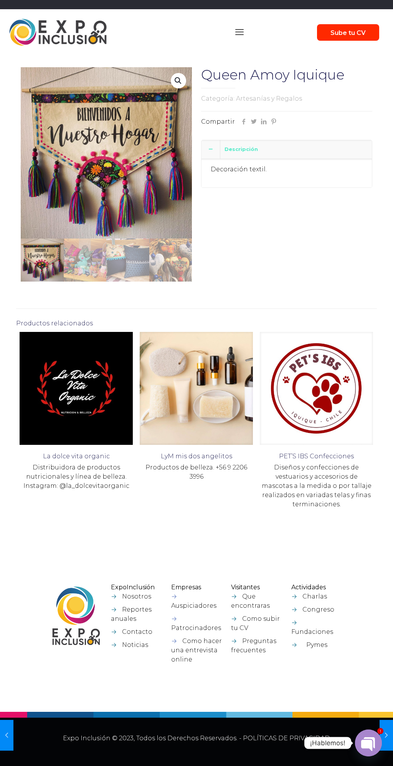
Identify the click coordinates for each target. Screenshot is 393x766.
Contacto (137, 631)
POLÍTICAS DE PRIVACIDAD (286, 738)
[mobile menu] (239, 32)
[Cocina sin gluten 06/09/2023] (6, 735)
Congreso (318, 609)
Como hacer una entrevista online (196, 650)
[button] (178, 80)
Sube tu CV (348, 32)
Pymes (316, 644)
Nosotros (136, 596)
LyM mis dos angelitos (196, 456)
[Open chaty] (368, 743)
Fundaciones (312, 631)
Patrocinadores (196, 628)
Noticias (135, 644)
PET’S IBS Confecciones (316, 456)
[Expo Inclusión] (58, 32)
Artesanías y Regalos (269, 98)
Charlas (314, 596)
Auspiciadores (193, 605)
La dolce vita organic (76, 456)
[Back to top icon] (347, 750)
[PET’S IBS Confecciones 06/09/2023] (386, 735)
